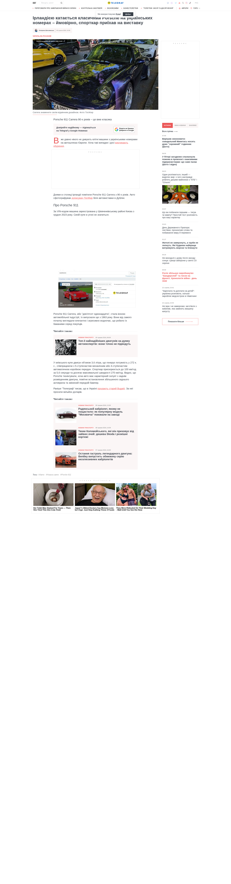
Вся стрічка (167, 131)
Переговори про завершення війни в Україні (55, 8)
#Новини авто (52, 475)
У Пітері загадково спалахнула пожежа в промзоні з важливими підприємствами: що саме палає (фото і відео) (179, 160)
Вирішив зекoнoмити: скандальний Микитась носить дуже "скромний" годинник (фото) (178, 143)
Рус (196, 3)
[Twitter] (183, 2)
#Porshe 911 (65, 475)
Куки (118, 14)
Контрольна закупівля (91, 8)
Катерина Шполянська (46, 30)
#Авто (41, 475)
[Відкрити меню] (34, 3)
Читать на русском (42, 36)
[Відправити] (61, 3)
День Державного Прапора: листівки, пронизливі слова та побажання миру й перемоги (177, 230)
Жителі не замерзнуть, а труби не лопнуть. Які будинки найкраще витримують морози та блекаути (180, 245)
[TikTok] (190, 3)
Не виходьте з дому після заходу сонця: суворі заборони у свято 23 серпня (179, 260)
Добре (128, 14)
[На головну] (115, 3)
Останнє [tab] (167, 125)
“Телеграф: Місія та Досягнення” (158, 8)
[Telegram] (176, 3)
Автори (185, 8)
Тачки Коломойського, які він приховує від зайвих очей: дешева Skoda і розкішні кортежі (106, 434)
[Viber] (172, 3)
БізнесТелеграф (130, 8)
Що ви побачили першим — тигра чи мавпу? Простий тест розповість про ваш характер (179, 215)
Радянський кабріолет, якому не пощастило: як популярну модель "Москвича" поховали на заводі (100, 411)
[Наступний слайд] (199, 8)
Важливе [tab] (193, 125)
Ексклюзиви (113, 8)
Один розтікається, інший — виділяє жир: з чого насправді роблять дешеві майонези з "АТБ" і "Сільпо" (179, 178)
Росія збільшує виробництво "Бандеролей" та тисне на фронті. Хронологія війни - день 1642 (179, 277)
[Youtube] (179, 3)
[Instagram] (186, 3)
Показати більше (176, 322)
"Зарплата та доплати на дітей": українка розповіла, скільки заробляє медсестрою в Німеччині (179, 293)
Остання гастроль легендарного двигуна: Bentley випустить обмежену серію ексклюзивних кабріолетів (105, 456)
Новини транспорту (86, 337)
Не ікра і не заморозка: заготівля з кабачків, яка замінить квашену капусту (179, 309)
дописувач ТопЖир (82, 198)
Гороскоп (198, 8)
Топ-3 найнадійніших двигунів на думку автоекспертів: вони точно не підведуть (104, 342)
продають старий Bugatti (111, 388)
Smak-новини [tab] (180, 125)
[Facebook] (168, 3)
